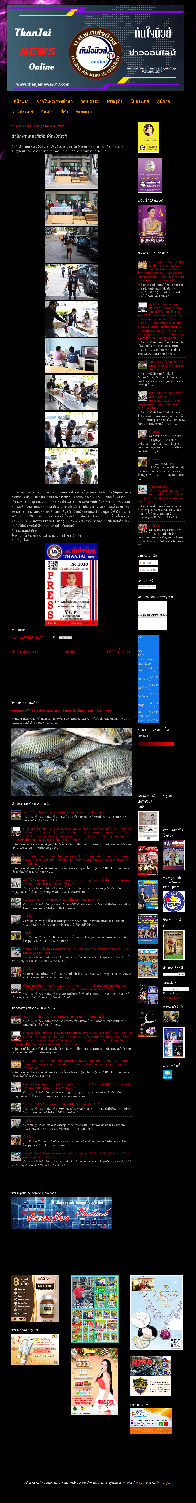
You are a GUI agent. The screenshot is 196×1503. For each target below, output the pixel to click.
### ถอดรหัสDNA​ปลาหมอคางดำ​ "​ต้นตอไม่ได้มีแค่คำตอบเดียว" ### (61, 711)
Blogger (167, 1483)
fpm (141, 1483)
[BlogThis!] (63, 637)
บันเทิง (46, 111)
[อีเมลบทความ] (53, 637)
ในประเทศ (140, 101)
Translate (174, 997)
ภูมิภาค (163, 101)
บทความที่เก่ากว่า (118, 651)
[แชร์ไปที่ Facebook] (68, 637)
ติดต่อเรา (84, 111)
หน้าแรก (21, 101)
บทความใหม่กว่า (24, 651)
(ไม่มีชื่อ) (28, 916)
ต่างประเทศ (23, 111)
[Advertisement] (71, 677)
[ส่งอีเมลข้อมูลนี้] (60, 637)
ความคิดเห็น (148, 569)
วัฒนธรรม (90, 101)
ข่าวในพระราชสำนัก (55, 101)
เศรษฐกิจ (115, 101)
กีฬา (64, 111)
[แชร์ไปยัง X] (65, 637)
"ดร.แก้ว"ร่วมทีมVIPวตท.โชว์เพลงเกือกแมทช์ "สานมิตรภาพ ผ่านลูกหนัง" (64, 812)
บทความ (146, 563)
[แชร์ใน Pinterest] (70, 637)
